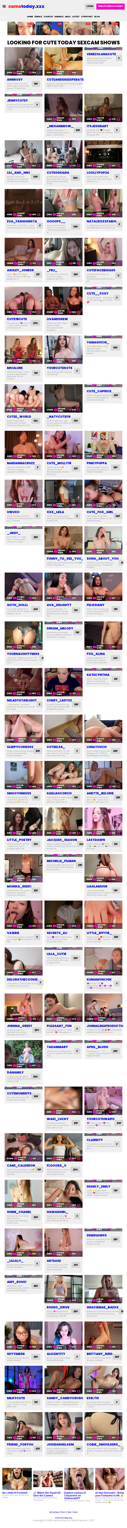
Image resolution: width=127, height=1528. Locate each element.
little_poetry (19, 840)
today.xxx (26, 6)
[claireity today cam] (103, 1134)
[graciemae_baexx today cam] (103, 1289)
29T (37, 1030)
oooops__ (56, 221)
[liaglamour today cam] (103, 868)
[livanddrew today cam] (63, 301)
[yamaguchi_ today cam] (103, 337)
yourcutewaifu (100, 1119)
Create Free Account (110, 6)
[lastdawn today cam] (103, 821)
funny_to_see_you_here (69, 558)
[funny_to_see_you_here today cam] (63, 540)
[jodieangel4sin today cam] (63, 1426)
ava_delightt (59, 605)
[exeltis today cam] (103, 1380)
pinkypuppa (97, 463)
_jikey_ (13, 533)
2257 (92, 1520)
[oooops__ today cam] (63, 203)
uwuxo (13, 512)
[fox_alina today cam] (103, 635)
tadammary (57, 1047)
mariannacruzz (21, 463)
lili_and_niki (18, 172)
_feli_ (52, 270)
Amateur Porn (57, 1512)
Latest (76, 16)
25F (115, 467)
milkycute (16, 1398)
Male (67, 16)
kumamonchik (99, 979)
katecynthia (98, 675)
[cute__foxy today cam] (103, 288)
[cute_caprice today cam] (103, 385)
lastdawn (96, 840)
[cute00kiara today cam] (63, 154)
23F (78, 130)
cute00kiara (58, 172)
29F (76, 274)
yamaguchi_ (98, 342)
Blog (97, 16)
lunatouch (97, 747)
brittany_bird (99, 1354)
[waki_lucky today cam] (63, 1101)
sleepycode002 (20, 747)
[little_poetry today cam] (24, 821)
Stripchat (87, 16)
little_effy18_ (99, 933)
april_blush (97, 1047)
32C (75, 324)
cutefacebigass (101, 270)
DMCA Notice (79, 1520)
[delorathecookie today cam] (24, 961)
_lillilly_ (15, 1261)
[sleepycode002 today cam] (24, 729)
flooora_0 (56, 1165)
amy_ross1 (16, 1282)
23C (35, 323)
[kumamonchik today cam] (103, 961)
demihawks (97, 1235)
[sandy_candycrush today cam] (63, 1380)
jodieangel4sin (60, 1444)
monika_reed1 (19, 886)
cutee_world (19, 416)
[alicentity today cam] (63, 1335)
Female (38, 16)
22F (76, 468)
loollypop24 (98, 172)
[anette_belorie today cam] (103, 775)
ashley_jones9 (20, 270)
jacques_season (62, 840)
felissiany (95, 605)
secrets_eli (57, 933)
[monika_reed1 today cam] (24, 868)
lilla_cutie (56, 954)
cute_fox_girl (100, 512)
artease (54, 1261)
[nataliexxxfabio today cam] (103, 203)
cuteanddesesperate (65, 79)
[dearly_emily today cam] (103, 1181)
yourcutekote (59, 368)
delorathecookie (22, 979)
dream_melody (60, 628)
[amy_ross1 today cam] (24, 1276)
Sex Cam (72, 1512)
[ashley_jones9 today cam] (24, 252)
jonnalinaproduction (106, 1026)
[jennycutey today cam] (24, 95)
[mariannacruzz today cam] (24, 445)
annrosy (15, 79)
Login (89, 6)
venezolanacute (101, 54)
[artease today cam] (63, 1242)
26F (76, 704)
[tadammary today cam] (63, 1041)
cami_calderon (21, 1165)
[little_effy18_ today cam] (103, 915)
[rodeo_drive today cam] (63, 1289)
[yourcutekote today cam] (63, 350)
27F (76, 1265)
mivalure (15, 368)
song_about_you (103, 558)
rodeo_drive (58, 1307)
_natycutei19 (58, 416)
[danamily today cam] (24, 1054)
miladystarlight (22, 700)
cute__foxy (97, 293)
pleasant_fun (59, 1026)
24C (81, 844)
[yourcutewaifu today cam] (103, 1101)
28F (118, 797)
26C (75, 178)
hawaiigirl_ (57, 1212)
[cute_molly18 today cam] (63, 445)
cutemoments (19, 1093)
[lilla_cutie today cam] (63, 948)
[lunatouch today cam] (103, 729)
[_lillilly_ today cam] (24, 1242)
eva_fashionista (22, 221)
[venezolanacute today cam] (103, 48)
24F (35, 609)
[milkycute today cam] (24, 1380)
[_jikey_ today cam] (24, 527)
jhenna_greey (19, 1026)
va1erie (13, 933)
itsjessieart (97, 126)
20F (116, 395)
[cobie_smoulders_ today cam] (103, 1426)
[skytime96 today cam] (24, 1335)
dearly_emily (98, 1186)
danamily (15, 1072)
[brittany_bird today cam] (103, 1335)
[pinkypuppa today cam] (103, 445)
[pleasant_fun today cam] (63, 1007)
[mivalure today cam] (24, 350)
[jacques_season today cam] (63, 821)
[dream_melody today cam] (63, 622)
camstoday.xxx (63, 1517)
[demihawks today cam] (103, 1229)
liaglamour (97, 886)
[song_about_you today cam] (103, 540)
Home (30, 16)
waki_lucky (57, 1119)
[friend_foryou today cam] (24, 1426)
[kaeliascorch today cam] (63, 775)
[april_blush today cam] (103, 1041)
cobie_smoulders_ (103, 1444)
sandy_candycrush (65, 1398)
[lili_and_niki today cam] (24, 154)
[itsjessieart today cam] (103, 108)
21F (38, 274)
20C (75, 1169)
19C (36, 420)
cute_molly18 (59, 463)
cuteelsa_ (56, 747)
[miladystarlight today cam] (24, 682)
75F (76, 420)
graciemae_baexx (103, 1307)
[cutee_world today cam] (24, 398)
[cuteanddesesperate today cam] (63, 61)
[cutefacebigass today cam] (103, 252)
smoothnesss (19, 793)
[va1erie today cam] (24, 915)
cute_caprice (99, 391)
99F (75, 226)
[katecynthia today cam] (103, 669)
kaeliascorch (59, 793)
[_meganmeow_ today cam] (63, 108)
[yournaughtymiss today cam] (24, 635)
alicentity (56, 1354)
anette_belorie (100, 793)
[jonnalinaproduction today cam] (103, 1007)
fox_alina (96, 654)
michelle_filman (61, 861)
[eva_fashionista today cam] (24, 203)
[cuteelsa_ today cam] (63, 729)
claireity (95, 1140)
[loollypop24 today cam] (103, 154)
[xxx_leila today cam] (63, 494)
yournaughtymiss (23, 654)
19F (36, 373)
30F (35, 176)
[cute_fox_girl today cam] (103, 494)
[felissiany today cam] (103, 587)
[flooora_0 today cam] (63, 1147)
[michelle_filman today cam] (63, 855)
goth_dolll (17, 605)
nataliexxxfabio (101, 221)
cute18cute (17, 319)
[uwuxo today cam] (24, 494)
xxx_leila (55, 512)
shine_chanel (19, 1212)
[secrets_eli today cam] (63, 915)
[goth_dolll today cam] (24, 587)
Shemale (59, 16)
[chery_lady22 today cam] (63, 682)
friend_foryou (20, 1444)
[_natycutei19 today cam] (63, 398)
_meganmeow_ (60, 126)
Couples (48, 16)
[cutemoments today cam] (24, 1088)
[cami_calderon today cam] (24, 1147)
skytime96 (16, 1354)
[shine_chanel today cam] (24, 1194)
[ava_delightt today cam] (63, 587)
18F (36, 83)
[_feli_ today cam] (63, 252)
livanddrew (57, 319)
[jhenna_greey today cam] (24, 1007)
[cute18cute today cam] (24, 301)
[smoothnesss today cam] (24, 775)
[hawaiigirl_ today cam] (63, 1194)
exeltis (93, 1398)
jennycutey (17, 100)
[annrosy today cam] (24, 61)
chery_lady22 (59, 700)
